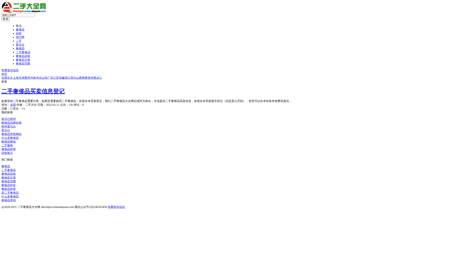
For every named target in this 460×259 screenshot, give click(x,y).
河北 (39, 77)
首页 (4, 74)
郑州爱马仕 (8, 126)
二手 (19, 40)
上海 (16, 77)
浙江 (67, 77)
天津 (21, 77)
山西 (79, 77)
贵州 (90, 77)
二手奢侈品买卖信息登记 (33, 91)
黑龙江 (97, 77)
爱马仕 (20, 44)
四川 (73, 77)
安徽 (62, 77)
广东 (50, 77)
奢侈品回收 (23, 56)
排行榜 (20, 37)
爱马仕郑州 (8, 119)
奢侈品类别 (8, 200)
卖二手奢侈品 (10, 192)
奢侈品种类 (8, 149)
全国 (4, 77)
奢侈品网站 (8, 141)
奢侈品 (20, 29)
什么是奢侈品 (10, 137)
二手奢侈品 (23, 52)
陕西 (85, 77)
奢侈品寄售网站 (11, 134)
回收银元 (7, 153)
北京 (10, 77)
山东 (44, 77)
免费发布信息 (10, 70)
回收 (19, 33)
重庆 (27, 77)
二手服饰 (7, 145)
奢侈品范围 (23, 63)
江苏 (56, 77)
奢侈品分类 (23, 59)
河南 (33, 77)
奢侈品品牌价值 (11, 122)
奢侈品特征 (8, 185)
